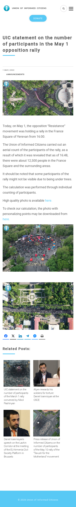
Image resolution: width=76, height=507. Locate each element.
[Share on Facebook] (6, 336)
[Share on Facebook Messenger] (35, 336)
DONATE (38, 18)
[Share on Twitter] (13, 336)
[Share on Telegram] (27, 336)
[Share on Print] (42, 336)
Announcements (15, 74)
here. (48, 200)
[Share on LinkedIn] (20, 336)
